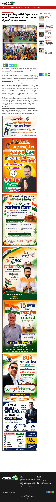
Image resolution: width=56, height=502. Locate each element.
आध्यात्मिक (34, 7)
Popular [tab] (45, 13)
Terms (14, 492)
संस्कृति (31, 7)
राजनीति (16, 7)
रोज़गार (25, 7)
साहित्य (38, 7)
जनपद (8, 7)
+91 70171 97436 (25, 487)
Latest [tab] (40, 13)
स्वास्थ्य (22, 7)
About (3, 492)
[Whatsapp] (15, 65)
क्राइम (28, 7)
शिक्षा (19, 7)
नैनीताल (46, 16)
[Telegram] (10, 65)
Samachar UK (5, 23)
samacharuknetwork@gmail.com (28, 486)
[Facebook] (7, 65)
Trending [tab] (50, 13)
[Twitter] (12, 65)
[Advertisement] (20, 459)
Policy (10, 492)
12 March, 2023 (10, 23)
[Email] (4, 65)
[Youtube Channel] (49, 74)
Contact (6, 492)
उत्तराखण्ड (4, 7)
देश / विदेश (12, 7)
